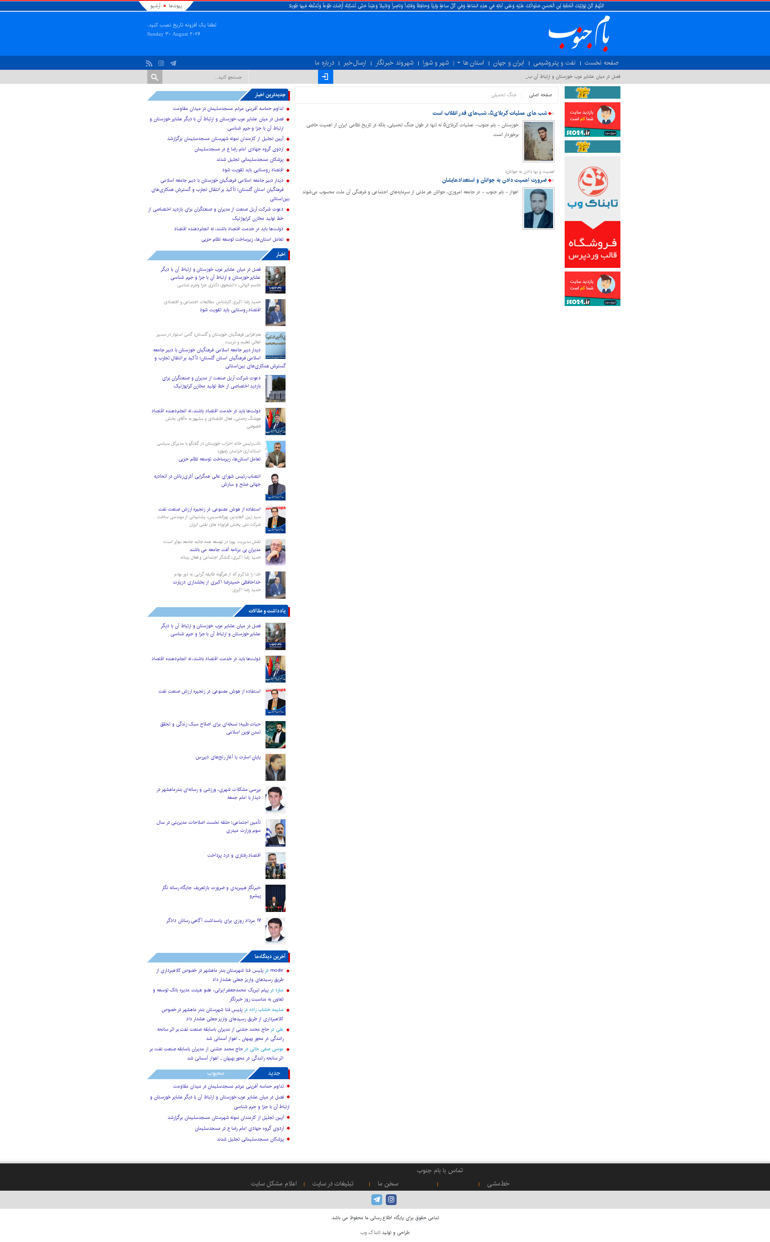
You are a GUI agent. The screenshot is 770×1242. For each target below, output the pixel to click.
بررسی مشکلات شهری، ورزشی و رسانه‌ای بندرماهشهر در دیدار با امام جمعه (208, 793)
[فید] (150, 61)
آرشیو (155, 6)
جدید (274, 1073)
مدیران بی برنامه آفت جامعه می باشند (225, 549)
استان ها (473, 62)
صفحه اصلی (540, 95)
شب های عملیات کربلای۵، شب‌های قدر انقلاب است (491, 113)
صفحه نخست (601, 62)
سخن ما (388, 1183)
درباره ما (324, 62)
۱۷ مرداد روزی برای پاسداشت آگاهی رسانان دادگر (213, 920)
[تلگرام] (174, 61)
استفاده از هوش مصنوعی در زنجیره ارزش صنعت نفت (209, 509)
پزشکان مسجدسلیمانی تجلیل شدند (250, 159)
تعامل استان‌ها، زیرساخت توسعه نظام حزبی (242, 239)
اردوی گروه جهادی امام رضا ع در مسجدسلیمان (239, 149)
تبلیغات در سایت (332, 1183)
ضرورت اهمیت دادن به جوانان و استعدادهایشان (495, 180)
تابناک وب (371, 1232)
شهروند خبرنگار (394, 62)
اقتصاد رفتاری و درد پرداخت (234, 855)
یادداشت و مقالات (267, 610)
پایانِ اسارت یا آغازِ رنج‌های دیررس (228, 757)
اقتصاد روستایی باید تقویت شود (252, 170)
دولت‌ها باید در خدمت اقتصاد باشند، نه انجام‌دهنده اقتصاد (228, 229)
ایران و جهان (508, 62)
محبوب (215, 1073)
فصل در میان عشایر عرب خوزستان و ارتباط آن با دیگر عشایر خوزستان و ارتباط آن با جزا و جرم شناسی (211, 273)
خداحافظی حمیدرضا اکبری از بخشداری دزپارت (217, 582)
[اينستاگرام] (162, 61)
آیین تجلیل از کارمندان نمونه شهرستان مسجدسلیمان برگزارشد (225, 138)
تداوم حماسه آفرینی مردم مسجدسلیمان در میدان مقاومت (228, 108)
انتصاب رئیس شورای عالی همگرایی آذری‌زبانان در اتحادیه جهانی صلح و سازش (207, 480)
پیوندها (175, 6)
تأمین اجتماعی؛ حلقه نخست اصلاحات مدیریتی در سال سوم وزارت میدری (209, 826)
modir (277, 970)
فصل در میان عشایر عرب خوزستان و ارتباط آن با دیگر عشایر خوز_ (558, 76)
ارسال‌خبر (354, 62)
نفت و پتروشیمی (554, 62)
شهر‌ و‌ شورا (436, 62)
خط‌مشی (498, 1183)
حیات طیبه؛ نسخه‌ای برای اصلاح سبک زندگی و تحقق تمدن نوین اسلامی (210, 728)
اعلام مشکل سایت (274, 1183)
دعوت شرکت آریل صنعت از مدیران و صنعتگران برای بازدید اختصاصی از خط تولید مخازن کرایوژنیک (211, 382)
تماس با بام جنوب (440, 1170)
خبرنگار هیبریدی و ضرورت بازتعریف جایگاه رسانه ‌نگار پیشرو (211, 892)
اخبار (281, 254)
